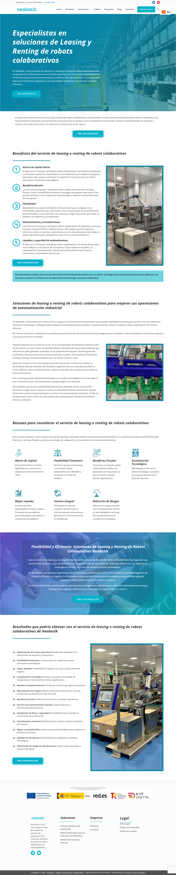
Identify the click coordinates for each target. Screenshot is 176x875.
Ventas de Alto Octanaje (135, 872)
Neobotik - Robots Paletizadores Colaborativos (65, 872)
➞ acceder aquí (49, 2)
